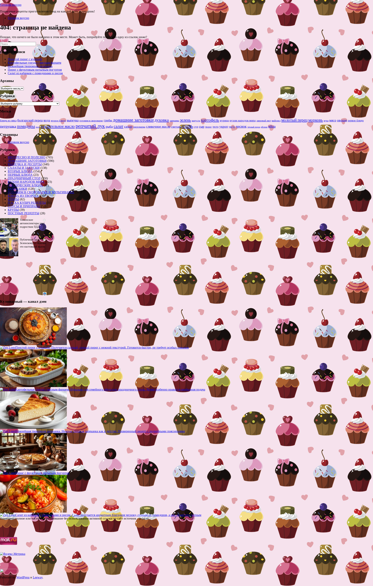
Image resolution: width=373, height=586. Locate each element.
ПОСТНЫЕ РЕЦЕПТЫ (23, 213)
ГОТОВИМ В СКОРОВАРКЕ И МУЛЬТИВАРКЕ (41, 192)
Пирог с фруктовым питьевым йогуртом (35, 69)
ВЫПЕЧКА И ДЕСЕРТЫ (25, 164)
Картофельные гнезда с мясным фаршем (34, 62)
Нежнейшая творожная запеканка (30, 66)
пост (38, 127)
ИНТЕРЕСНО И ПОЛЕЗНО (26, 157)
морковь (315, 120)
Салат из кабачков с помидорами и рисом (35, 73)
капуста (196, 120)
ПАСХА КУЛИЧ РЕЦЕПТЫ (27, 202)
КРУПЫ (13, 209)
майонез (276, 120)
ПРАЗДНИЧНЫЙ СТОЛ (24, 178)
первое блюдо (356, 120)
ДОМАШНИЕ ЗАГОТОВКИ (27, 160)
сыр (201, 126)
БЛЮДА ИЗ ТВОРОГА (23, 195)
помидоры (26, 126)
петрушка (8, 126)
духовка (161, 120)
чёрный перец (253, 127)
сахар (128, 126)
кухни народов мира (243, 120)
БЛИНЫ (13, 199)
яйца (271, 126)
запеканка (174, 120)
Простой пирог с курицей (25, 59)
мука (326, 120)
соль (187, 126)
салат (118, 126)
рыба (109, 126)
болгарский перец (30, 120)
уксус (232, 126)
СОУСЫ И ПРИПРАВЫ (24, 206)
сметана (176, 126)
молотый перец (294, 120)
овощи (342, 120)
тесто (216, 126)
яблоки (264, 127)
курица (224, 120)
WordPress (23, 577)
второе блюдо (58, 120)
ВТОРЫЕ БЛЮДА (20, 171)
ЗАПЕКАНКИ (17, 188)
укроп (223, 126)
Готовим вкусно (10, 4)
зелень (185, 120)
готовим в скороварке (91, 120)
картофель (210, 120)
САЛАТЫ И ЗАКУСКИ (24, 167)
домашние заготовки (133, 119)
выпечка (73, 120)
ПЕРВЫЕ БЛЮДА (20, 174)
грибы (108, 120)
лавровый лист (263, 120)
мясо (332, 120)
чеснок (241, 126)
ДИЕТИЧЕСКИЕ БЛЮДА (25, 185)
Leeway (38, 577)
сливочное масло (158, 126)
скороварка (139, 127)
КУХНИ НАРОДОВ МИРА (26, 181)
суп (196, 126)
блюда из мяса (8, 120)
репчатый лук (90, 126)
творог (208, 127)
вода (47, 120)
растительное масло (58, 126)
